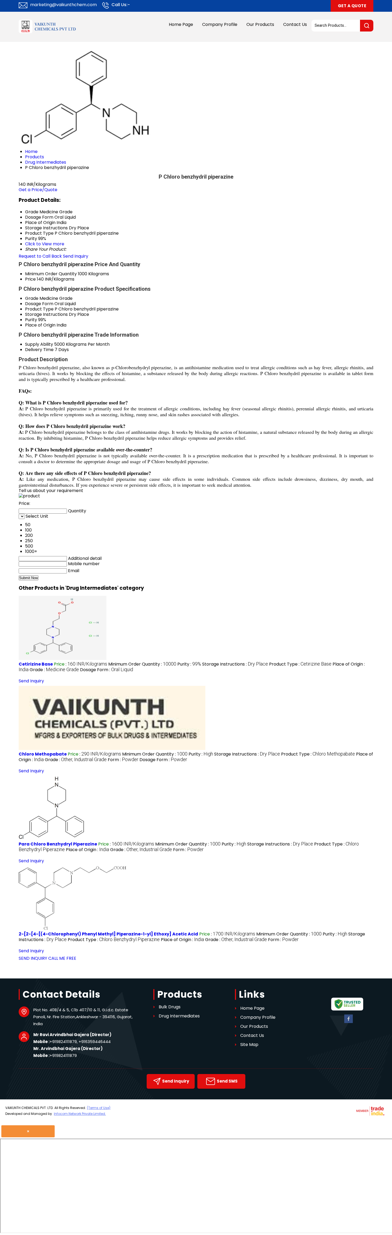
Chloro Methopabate (43, 754)
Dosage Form (39, 304)
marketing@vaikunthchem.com (63, 5)
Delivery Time (39, 350)
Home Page (181, 24)
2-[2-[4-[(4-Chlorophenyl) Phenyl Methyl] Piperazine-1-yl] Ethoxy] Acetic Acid (108, 934)
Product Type (39, 309)
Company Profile (219, 24)
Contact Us (295, 24)
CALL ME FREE (62, 958)
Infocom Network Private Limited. (80, 1113)
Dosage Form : (106, 670)
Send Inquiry (75, 256)
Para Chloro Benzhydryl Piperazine (58, 844)
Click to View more (44, 244)
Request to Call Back (40, 256)
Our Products (260, 24)
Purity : (189, 664)
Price (30, 279)
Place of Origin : (87, 850)
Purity (31, 320)
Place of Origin (40, 325)
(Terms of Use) (98, 1108)
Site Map (249, 1044)
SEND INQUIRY (33, 958)
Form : (123, 760)
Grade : (54, 670)
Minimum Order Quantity (51, 274)
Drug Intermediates (179, 1016)
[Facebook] (348, 1022)
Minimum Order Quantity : (142, 664)
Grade (31, 298)
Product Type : (300, 664)
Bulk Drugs (170, 1007)
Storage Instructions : (235, 664)
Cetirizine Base (36, 664)
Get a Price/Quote (38, 190)
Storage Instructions (46, 314)
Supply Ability (39, 344)
